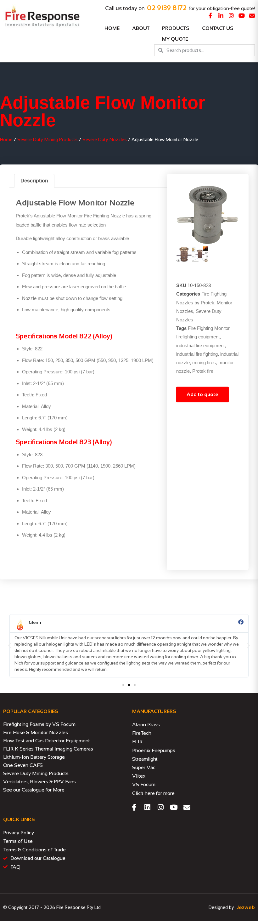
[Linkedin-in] (221, 15)
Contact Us (217, 28)
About (140, 28)
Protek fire (202, 371)
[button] (9, 645)
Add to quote (202, 394)
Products (175, 28)
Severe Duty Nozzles (104, 139)
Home (112, 28)
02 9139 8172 (167, 7)
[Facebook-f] (210, 15)
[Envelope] (252, 15)
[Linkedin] (147, 807)
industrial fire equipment (200, 345)
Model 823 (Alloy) (85, 442)
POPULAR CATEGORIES (30, 711)
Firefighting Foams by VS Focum (39, 724)
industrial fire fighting (197, 354)
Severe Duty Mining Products (47, 139)
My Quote (175, 39)
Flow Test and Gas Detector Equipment (46, 740)
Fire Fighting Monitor (208, 328)
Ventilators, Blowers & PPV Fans (39, 781)
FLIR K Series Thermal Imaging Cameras (48, 748)
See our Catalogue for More (33, 789)
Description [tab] (34, 180)
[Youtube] (241, 15)
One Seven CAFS (23, 765)
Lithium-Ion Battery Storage (34, 757)
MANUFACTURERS (154, 711)
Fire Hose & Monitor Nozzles (35, 732)
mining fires (204, 362)
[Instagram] (231, 15)
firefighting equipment (198, 336)
